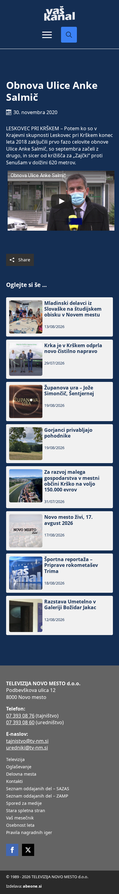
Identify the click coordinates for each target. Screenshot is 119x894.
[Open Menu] (47, 35)
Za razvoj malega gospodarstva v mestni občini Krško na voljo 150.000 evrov (71, 481)
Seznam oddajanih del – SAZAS (37, 789)
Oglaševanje (18, 767)
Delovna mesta (21, 774)
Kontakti (14, 781)
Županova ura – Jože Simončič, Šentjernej (69, 390)
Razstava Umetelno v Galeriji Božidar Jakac (70, 604)
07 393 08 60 (20, 722)
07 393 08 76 (20, 715)
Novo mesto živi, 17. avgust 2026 (68, 520)
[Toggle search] (69, 35)
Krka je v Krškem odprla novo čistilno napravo (73, 348)
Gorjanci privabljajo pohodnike (68, 433)
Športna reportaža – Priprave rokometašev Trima (71, 565)
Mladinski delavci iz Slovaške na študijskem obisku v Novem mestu (73, 309)
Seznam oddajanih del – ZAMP (37, 796)
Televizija (15, 759)
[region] (59, 846)
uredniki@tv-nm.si (27, 747)
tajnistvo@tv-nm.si (27, 741)
